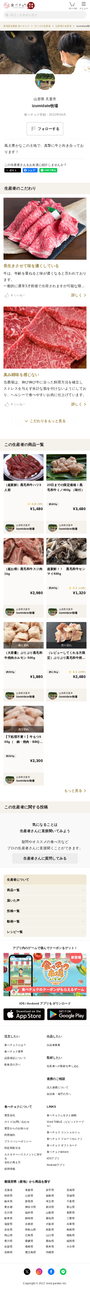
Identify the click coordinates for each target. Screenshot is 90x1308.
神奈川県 (30, 1207)
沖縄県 (50, 1252)
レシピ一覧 (15, 932)
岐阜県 (8, 1218)
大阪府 (50, 1223)
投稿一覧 (13, 911)
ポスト (13, 170)
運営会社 (9, 1115)
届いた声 (13, 900)
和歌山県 (30, 1229)
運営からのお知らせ (16, 1128)
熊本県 (50, 1246)
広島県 (29, 1235)
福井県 (29, 1212)
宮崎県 (8, 1252)
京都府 (29, 1223)
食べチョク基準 (13, 1051)
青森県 (29, 1190)
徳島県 (71, 1235)
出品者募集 (53, 1045)
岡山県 (8, 1235)
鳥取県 (50, 1229)
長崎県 (29, 1246)
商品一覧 (13, 890)
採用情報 (9, 1168)
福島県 (50, 1195)
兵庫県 (71, 1223)
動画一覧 (13, 921)
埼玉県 (50, 1201)
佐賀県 (8, 1246)
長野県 (71, 1212)
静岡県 (29, 1218)
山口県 (50, 1235)
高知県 (50, 1240)
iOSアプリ (53, 1158)
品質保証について (15, 1058)
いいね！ (18, 295)
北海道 (8, 1190)
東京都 (8, 1207)
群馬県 (29, 1201)
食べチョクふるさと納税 (61, 1115)
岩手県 (50, 1190)
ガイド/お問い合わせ (16, 1121)
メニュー (83, 8)
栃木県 (8, 1201)
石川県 (8, 1212)
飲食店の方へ (12, 1064)
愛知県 (50, 1218)
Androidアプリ (56, 1164)
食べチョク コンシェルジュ (63, 1132)
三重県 (71, 1218)
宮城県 (71, 1190)
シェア (31, 170)
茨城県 (71, 1195)
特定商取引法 (12, 1148)
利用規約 (9, 1134)
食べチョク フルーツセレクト (65, 1138)
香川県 (8, 1240)
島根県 (71, 1229)
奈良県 (8, 1229)
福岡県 (71, 1240)
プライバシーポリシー (17, 1141)
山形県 (29, 1195)
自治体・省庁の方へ (59, 1094)
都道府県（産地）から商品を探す (27, 1181)
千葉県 (71, 1201)
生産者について (18, 879)
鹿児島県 (30, 1252)
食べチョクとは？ (15, 1045)
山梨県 (50, 1212)
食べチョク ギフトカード (62, 1145)
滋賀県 (8, 1223)
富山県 (71, 1207)
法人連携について (57, 1087)
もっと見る (73, 790)
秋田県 (8, 1195)
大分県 (71, 1246)
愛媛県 (29, 1240)
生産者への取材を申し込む (63, 1066)
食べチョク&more (58, 1151)
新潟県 (50, 1207)
